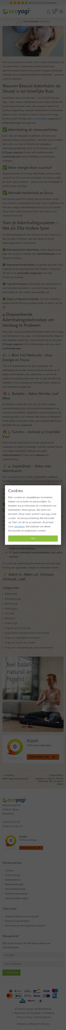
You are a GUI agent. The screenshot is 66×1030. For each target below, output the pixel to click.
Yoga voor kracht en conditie (20, 643)
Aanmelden (11, 972)
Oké (33, 538)
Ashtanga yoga (13, 599)
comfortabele (45, 119)
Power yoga (11, 623)
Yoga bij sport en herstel (18, 628)
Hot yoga (9, 613)
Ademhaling (11, 594)
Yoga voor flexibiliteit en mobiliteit (23, 638)
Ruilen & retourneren (16, 894)
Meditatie (10, 618)
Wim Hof (7, 366)
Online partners (43, 1017)
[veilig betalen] (32, 996)
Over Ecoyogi (12, 875)
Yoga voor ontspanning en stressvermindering (29, 648)
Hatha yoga (11, 609)
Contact (9, 871)
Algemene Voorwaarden (27, 1013)
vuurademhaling (16, 477)
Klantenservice (13, 880)
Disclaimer (49, 1013)
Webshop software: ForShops (33, 1024)
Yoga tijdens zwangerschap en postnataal (27, 633)
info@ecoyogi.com (12, 826)
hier (48, 514)
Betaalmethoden (14, 884)
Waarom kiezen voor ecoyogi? (22, 916)
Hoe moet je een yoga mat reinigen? (25, 926)
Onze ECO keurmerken (17, 921)
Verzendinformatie (15, 889)
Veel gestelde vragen (17, 898)
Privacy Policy (24, 1017)
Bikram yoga (11, 604)
